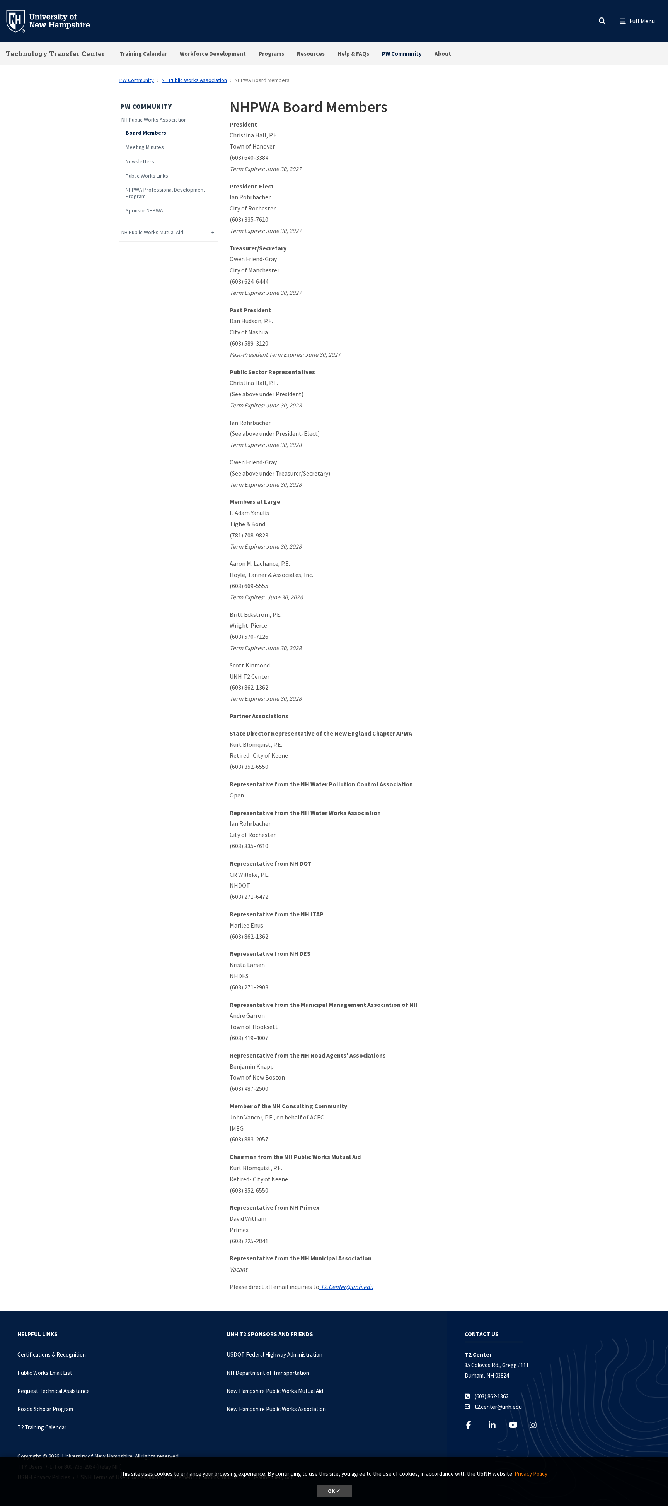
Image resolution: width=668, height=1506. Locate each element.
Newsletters (140, 161)
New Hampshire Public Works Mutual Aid (275, 1391)
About (443, 53)
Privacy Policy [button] (531, 1473)
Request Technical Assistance (53, 1391)
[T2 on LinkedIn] (497, 1425)
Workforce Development (213, 53)
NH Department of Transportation (268, 1372)
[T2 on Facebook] (473, 1425)
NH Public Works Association (194, 80)
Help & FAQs (353, 53)
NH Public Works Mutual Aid (152, 232)
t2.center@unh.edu (498, 1406)
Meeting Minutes (145, 147)
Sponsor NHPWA (144, 210)
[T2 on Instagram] (538, 1425)
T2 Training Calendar (41, 1427)
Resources (311, 53)
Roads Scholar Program (45, 1409)
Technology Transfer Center (55, 53)
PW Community (402, 53)
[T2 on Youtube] (517, 1425)
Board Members (146, 133)
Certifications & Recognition (51, 1354)
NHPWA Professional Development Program (165, 193)
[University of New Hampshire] (54, 20)
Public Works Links (147, 176)
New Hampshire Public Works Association (276, 1409)
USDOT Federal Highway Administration (274, 1354)
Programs (271, 53)
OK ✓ (334, 1491)
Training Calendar (143, 53)
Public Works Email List (44, 1372)
